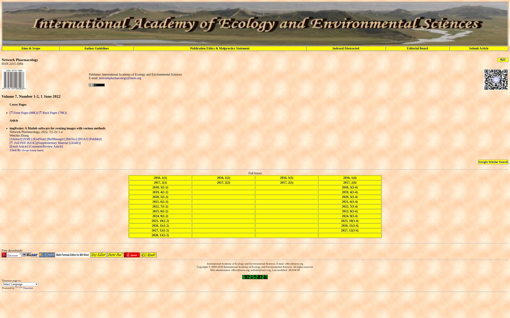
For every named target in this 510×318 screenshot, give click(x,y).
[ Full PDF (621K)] (23, 143)
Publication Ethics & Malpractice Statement (219, 48)
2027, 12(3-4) (349, 230)
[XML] (28, 139)
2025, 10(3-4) (349, 221)
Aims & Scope (30, 48)
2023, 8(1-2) (160, 211)
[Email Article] (19, 146)
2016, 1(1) (160, 177)
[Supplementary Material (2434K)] (59, 143)
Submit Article (478, 48)
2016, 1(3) (286, 177)
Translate (28, 287)
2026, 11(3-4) (349, 225)
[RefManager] (56, 139)
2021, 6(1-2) (160, 201)
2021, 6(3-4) (350, 201)
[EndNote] (40, 139)
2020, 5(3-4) (350, 197)
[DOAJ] (83, 139)
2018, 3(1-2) (160, 187)
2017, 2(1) (160, 182)
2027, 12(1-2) (160, 230)
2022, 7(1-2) (160, 206)
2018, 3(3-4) (350, 187)
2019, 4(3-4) (350, 192)
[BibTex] (72, 139)
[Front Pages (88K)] (24, 112)
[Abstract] (16, 139)
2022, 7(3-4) (350, 206)
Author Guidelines (96, 48)
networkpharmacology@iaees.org (120, 78)
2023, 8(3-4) (350, 211)
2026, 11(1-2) (160, 225)
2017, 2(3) (286, 182)
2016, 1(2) (223, 177)
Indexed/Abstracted (345, 48)
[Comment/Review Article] (45, 146)
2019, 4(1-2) (160, 192)
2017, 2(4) (349, 182)
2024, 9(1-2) (160, 216)
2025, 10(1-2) (160, 221)
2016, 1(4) (349, 177)
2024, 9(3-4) (350, 216)
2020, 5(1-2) (160, 197)
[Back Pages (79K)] (53, 112)
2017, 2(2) (223, 182)
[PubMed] (95, 139)
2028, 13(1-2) (160, 235)
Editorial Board (417, 48)
